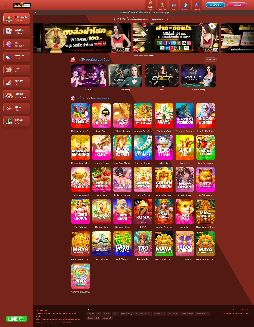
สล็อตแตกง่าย (173, 314)
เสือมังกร (91, 314)
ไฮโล (98, 314)
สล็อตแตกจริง (107, 318)
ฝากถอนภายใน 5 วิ (202, 314)
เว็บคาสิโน (107, 314)
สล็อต (115, 314)
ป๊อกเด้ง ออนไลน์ (93, 318)
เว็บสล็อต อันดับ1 (159, 314)
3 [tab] (146, 55)
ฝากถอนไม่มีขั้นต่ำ (187, 314)
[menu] (6, 5)
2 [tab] (141, 55)
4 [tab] (151, 55)
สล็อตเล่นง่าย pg (126, 314)
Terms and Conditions (242, 310)
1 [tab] (136, 55)
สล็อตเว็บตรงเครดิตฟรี (143, 314)
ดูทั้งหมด (209, 59)
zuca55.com (41, 310)
